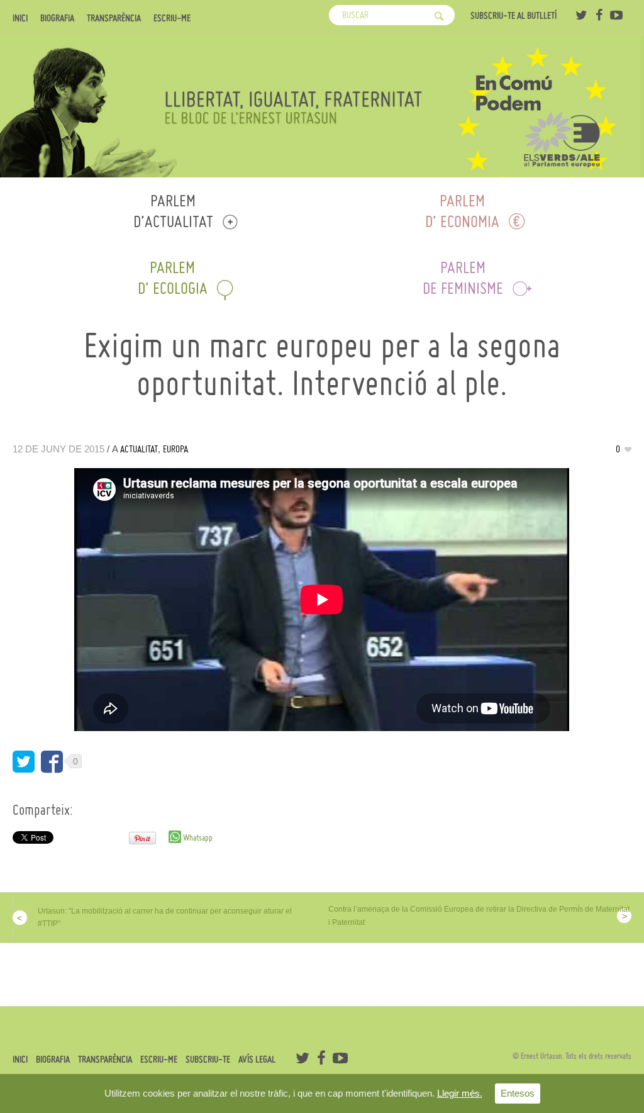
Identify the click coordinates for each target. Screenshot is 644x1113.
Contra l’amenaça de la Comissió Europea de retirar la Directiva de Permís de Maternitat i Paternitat (479, 916)
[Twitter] (581, 15)
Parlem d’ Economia (462, 211)
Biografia (57, 18)
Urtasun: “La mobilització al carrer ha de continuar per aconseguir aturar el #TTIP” (165, 917)
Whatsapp (197, 837)
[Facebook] (598, 15)
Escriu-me (172, 18)
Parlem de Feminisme (463, 277)
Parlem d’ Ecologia (173, 277)
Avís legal (256, 1059)
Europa (175, 449)
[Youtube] (616, 15)
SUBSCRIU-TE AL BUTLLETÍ (513, 15)
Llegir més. (459, 1093)
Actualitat (139, 449)
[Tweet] (24, 762)
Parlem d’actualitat (173, 211)
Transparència (114, 18)
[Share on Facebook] (52, 762)
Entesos (518, 1093)
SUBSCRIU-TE (208, 1059)
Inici (20, 18)
